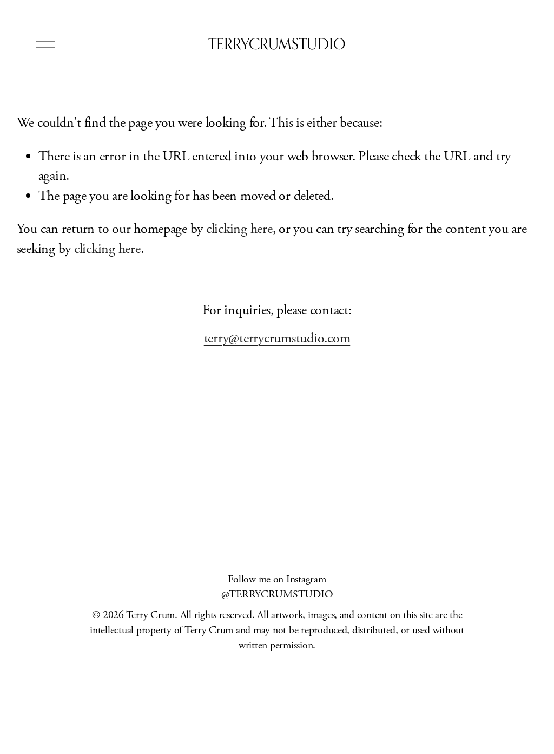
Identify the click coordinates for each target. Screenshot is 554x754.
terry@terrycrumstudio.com (277, 338)
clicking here (239, 229)
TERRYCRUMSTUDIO (277, 44)
